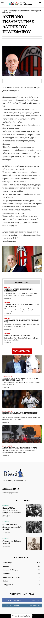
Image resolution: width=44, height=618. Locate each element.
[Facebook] (4, 41)
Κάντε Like (36, 600)
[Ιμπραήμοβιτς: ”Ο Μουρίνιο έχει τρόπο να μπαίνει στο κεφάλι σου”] (22, 364)
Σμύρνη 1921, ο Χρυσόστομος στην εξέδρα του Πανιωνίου (11, 510)
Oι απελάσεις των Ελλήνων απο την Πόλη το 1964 (21, 321)
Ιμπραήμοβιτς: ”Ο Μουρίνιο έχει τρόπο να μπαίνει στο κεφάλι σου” (20, 379)
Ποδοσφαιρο (13, 11)
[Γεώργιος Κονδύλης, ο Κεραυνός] (34, 543)
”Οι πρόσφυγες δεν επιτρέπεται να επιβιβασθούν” (18, 290)
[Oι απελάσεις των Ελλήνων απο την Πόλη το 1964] (34, 527)
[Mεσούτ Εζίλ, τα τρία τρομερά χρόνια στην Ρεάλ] (22, 399)
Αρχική (4, 11)
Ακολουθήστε (35, 605)
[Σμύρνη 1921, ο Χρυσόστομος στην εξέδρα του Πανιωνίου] (34, 510)
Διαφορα (7, 287)
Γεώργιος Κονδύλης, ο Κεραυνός (17, 335)
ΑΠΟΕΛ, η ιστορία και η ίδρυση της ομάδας (19, 448)
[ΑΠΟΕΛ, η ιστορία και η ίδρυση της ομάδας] (22, 434)
